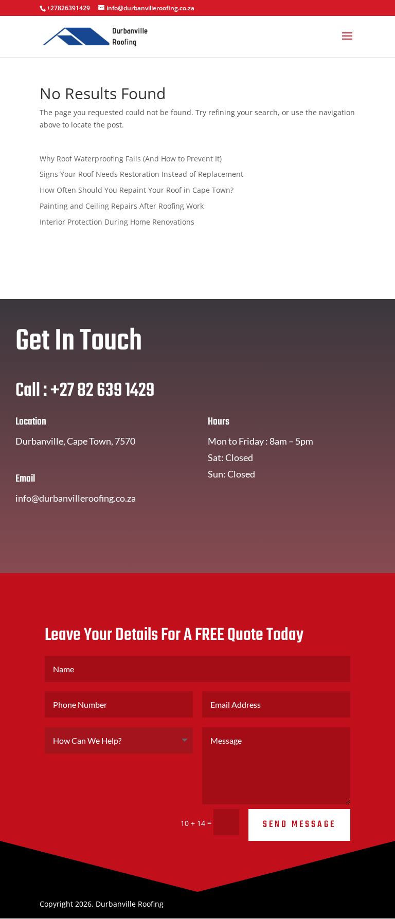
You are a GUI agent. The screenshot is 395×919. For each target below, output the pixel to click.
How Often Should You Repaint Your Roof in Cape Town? (137, 190)
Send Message (299, 824)
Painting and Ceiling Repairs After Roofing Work (122, 206)
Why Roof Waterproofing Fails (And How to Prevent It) (131, 158)
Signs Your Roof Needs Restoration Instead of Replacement (141, 174)
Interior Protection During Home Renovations (117, 222)
